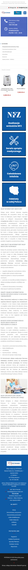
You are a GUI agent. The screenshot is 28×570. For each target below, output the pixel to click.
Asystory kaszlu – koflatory (8, 59)
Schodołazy (5, 54)
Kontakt (14, 486)
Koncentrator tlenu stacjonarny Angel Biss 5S (7, 90)
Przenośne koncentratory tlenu (9, 49)
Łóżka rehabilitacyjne (7, 51)
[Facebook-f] (14, 562)
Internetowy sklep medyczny (14, 23)
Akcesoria (4, 57)
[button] (25, 12)
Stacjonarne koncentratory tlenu (10, 46)
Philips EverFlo (21, 88)
